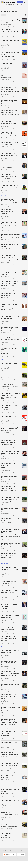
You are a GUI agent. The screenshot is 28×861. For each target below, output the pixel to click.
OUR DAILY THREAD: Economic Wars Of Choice (9, 30)
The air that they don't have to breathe (8, 397)
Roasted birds (4, 320)
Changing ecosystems (6, 67)
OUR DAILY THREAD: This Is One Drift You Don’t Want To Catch (10, 52)
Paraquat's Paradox (8, 338)
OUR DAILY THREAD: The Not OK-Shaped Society (10, 143)
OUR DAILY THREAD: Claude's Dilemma (7, 383)
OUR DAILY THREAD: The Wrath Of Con (9, 811)
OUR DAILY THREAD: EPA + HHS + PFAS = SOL (9, 294)
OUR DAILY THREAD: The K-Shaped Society (10, 616)
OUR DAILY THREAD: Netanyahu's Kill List (9, 175)
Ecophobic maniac (5, 157)
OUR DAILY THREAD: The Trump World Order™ (9, 554)
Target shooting (5, 664)
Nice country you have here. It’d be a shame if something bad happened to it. (10, 535)
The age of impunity (6, 430)
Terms (16, 850)
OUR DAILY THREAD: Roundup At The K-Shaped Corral (10, 498)
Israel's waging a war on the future (9, 202)
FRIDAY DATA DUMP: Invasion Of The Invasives (10, 64)
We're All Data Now (7, 776)
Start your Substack (10, 854)
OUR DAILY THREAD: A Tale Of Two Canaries (10, 317)
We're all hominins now (7, 793)
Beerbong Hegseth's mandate (8, 469)
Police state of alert (6, 687)
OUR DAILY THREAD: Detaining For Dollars (9, 580)
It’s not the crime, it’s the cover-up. (9, 596)
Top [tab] (7, 15)
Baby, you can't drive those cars (9, 700)
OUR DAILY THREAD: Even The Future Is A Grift (9, 637)
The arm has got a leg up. (7, 330)
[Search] (25, 15)
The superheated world (7, 735)
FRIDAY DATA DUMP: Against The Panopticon (10, 41)
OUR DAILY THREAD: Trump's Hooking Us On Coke (10, 394)
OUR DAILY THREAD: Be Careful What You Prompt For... (9, 569)
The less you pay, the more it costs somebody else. (9, 286)
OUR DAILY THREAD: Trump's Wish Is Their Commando (10, 427)
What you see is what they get (8, 456)
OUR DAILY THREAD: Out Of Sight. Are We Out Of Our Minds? (10, 453)
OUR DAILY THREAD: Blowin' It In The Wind (10, 477)
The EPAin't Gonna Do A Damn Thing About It (10, 340)
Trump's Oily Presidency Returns (9, 826)
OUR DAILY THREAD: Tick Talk (9, 74)
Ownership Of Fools (6, 189)
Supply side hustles (6, 804)
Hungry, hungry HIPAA (6, 444)
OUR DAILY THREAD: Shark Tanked (9, 245)
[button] (2, 4)
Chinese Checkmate (6, 608)
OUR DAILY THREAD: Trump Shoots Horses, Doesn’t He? (10, 20)
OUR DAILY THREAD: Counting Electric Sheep (9, 753)
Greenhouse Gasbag (6, 479)
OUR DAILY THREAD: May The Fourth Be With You (10, 627)
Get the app (21, 854)
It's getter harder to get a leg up (9, 619)
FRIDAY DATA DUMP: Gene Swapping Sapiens (9, 223)
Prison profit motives (6, 583)
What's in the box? (5, 837)
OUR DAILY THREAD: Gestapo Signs (10, 685)
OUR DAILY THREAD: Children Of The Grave (9, 200)
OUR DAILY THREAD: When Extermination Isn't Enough (9, 465)
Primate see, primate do (7, 376)
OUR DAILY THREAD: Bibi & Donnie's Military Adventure (10, 531)
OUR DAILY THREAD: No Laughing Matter (8, 487)
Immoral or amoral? (6, 546)
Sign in (25, 2)
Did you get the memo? (7, 573)
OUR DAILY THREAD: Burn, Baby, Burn (9, 732)
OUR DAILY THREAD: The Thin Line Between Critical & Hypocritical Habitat (9, 89)
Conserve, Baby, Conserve (7, 367)
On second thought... (6, 522)
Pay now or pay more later (7, 420)
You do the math (5, 297)
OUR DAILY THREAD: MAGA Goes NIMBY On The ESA (9, 364)
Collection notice (22, 850)
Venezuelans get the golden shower (10, 114)
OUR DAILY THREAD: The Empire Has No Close (9, 743)
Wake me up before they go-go (9, 756)
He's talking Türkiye (6, 178)
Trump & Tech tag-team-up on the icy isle (10, 711)
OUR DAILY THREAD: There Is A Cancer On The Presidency (9, 592)
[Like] (2, 37)
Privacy (12, 850)
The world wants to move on (8, 103)
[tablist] (8, 15)
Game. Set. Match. (5, 654)
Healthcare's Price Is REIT (9, 349)
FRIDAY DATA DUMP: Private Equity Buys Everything (10, 186)
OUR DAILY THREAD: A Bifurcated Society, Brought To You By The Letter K (9, 720)
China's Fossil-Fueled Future (9, 305)
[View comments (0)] (8, 26)
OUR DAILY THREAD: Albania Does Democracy (10, 235)
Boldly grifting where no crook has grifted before (9, 815)
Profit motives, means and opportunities (7, 352)
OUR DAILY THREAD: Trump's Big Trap (10, 519)
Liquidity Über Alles (6, 146)
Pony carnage (4, 22)
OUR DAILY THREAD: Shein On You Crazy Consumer (9, 282)
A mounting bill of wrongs (7, 629)
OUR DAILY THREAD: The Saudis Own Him (9, 824)
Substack (7, 858)
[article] (14, 22)
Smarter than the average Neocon (9, 386)
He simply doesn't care (6, 167)
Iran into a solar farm (6, 261)
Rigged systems (5, 125)
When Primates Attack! (8, 374)
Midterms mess (5, 33)
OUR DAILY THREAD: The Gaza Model (9, 406)
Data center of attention (7, 248)
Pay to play (4, 274)
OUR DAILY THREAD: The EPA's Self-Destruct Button (9, 696)
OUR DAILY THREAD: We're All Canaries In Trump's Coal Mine (9, 604)
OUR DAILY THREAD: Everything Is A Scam (8, 122)
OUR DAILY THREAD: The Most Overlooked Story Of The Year (10, 789)
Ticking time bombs (6, 77)
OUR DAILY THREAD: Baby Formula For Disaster (9, 441)
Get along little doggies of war (8, 501)
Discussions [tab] (12, 15)
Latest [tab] (3, 15)
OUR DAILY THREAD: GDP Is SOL (10, 801)
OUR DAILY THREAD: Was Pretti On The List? (9, 662)
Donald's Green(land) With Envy (10, 708)
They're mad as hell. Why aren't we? (10, 237)
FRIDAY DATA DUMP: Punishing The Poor (7, 133)
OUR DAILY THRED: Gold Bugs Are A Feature (9, 111)
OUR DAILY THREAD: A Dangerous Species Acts (9, 154)
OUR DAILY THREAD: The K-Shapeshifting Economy (10, 328)
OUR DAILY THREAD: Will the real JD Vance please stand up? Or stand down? (10, 673)
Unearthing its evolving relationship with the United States (10, 308)
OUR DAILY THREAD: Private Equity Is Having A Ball (10, 272)
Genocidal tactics (5, 409)
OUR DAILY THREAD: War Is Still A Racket (10, 651)
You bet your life (5, 640)
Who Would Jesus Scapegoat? (8, 135)
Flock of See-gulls (5, 44)
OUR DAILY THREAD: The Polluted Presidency (9, 165)
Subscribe (19, 2)
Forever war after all (6, 746)
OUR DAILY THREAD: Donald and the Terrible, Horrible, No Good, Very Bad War (10, 257)
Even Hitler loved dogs (6, 93)
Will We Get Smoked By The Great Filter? (9, 226)
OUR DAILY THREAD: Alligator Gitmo (7, 834)
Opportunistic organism (7, 677)
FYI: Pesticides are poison (7, 56)
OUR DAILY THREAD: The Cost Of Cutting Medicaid (10, 417)
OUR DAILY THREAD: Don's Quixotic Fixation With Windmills (9, 765)
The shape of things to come (8, 724)
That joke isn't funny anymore (8, 490)
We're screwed (4, 215)
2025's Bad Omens (6, 777)
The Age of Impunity (6, 557)
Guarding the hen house (7, 511)
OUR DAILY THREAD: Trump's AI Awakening (10, 509)
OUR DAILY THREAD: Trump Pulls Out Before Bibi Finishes (9, 211)
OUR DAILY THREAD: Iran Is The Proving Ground (10, 544)
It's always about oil (6, 769)
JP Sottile (8, 24)
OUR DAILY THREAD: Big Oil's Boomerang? (9, 101)
